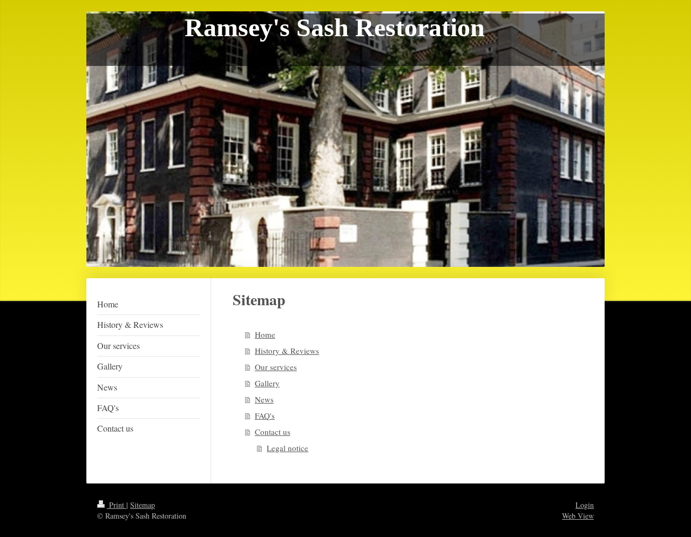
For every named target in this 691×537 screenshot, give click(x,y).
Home (265, 334)
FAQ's (265, 415)
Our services (276, 366)
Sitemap (142, 505)
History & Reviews (287, 350)
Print (116, 505)
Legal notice (287, 447)
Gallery (267, 383)
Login (584, 505)
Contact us (272, 431)
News (264, 399)
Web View (578, 516)
